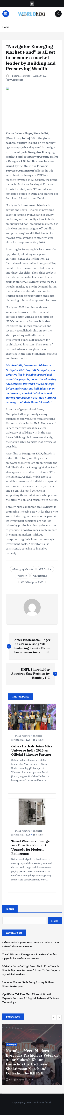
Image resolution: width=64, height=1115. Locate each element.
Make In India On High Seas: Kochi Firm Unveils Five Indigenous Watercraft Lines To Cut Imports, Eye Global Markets (31, 970)
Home (5, 27)
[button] (54, 1017)
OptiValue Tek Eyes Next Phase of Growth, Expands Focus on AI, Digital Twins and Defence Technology (30, 998)
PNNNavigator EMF (32, 582)
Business (17, 75)
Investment (40, 575)
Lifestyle (11, 1044)
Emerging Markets (23, 569)
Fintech (23, 575)
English (26, 75)
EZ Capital (45, 569)
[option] (32, 1054)
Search (10, 908)
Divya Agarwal (22, 735)
